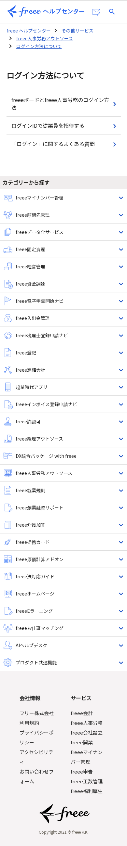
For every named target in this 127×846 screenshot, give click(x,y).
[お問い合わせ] (96, 12)
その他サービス (77, 30)
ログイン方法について (39, 46)
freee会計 (82, 713)
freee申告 (82, 771)
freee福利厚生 (87, 791)
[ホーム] (46, 11)
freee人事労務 (87, 722)
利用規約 (29, 722)
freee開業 (82, 742)
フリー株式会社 (37, 713)
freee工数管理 (87, 781)
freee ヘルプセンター (29, 30)
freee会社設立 (87, 732)
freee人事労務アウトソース (44, 38)
